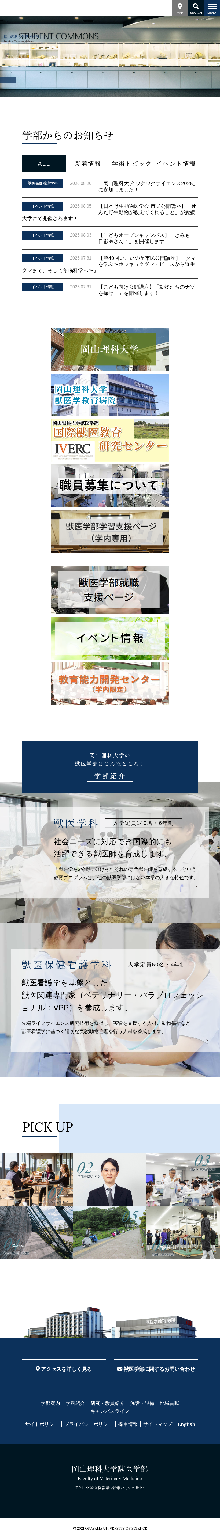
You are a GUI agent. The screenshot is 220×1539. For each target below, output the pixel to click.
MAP (180, 12)
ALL (44, 163)
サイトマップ (157, 1424)
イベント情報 (176, 163)
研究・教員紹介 (107, 1403)
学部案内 (50, 1403)
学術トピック (132, 163)
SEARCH (196, 12)
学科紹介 (75, 1403)
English (186, 1424)
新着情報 (88, 163)
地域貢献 (169, 1403)
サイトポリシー (42, 1424)
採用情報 (128, 1424)
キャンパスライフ (110, 1411)
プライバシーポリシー (88, 1424)
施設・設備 (142, 1403)
